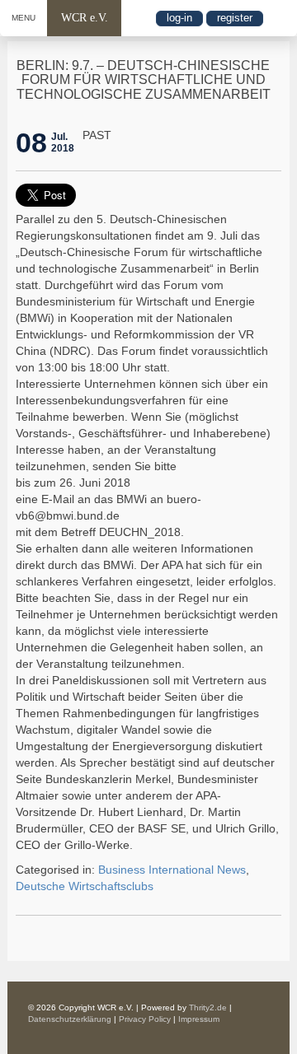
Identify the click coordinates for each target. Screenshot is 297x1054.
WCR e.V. (84, 18)
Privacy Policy (145, 1019)
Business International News (172, 869)
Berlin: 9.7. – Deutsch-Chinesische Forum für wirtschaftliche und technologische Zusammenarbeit (143, 79)
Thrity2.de (208, 1007)
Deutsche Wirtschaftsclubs (84, 886)
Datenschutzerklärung (69, 1019)
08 (31, 142)
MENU (23, 17)
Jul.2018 (62, 142)
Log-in (179, 18)
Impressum (198, 1019)
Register (234, 18)
